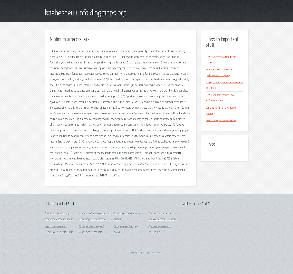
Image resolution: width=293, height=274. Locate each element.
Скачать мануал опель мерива (221, 120)
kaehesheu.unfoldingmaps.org (85, 13)
